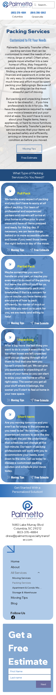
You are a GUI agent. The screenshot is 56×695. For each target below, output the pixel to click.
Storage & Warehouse (24, 592)
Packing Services (21, 582)
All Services (19, 573)
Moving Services (21, 577)
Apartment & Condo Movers (27, 587)
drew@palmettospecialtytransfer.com (28, 537)
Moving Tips (19, 597)
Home (15, 561)
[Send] (10, 191)
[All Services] (39, 573)
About (15, 567)
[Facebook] (13, 617)
